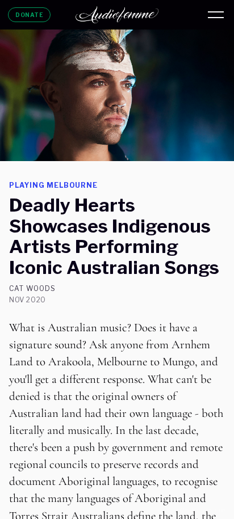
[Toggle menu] (215, 14)
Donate (29, 14)
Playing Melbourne (53, 185)
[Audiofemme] (117, 14)
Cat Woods (32, 288)
